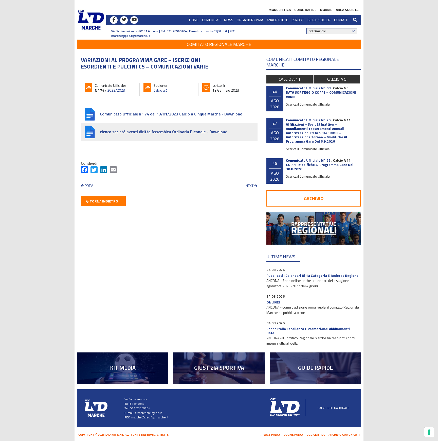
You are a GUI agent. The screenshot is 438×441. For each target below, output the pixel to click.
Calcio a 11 (289, 79)
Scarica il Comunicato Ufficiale (308, 104)
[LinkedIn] (103, 170)
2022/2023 (116, 90)
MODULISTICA (280, 9)
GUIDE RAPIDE (305, 9)
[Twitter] (94, 170)
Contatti (341, 20)
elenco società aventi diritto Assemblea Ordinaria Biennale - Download (163, 132)
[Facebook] (84, 170)
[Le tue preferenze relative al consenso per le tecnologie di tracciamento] (429, 432)
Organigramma (250, 20)
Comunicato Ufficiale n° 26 (308, 120)
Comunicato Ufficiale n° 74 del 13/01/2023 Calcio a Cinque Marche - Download (171, 114)
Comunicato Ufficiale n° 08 (308, 88)
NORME (326, 9)
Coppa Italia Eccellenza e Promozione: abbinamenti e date (309, 331)
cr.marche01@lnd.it (148, 412)
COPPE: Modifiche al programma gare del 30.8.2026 (319, 167)
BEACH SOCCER (319, 20)
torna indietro (103, 201)
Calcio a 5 (161, 90)
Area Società (347, 9)
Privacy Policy (270, 434)
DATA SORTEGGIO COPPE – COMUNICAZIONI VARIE (321, 94)
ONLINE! (273, 302)
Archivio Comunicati (344, 434)
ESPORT (297, 20)
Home (193, 20)
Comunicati (211, 20)
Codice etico (316, 434)
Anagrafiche (277, 20)
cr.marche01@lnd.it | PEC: (217, 31)
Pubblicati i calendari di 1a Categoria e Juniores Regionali (313, 275)
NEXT (250, 185)
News (228, 20)
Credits (163, 434)
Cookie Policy (294, 434)
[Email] (113, 170)
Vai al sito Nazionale (333, 407)
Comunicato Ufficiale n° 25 (308, 160)
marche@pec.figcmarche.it (130, 35)
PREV (88, 185)
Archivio (313, 198)
